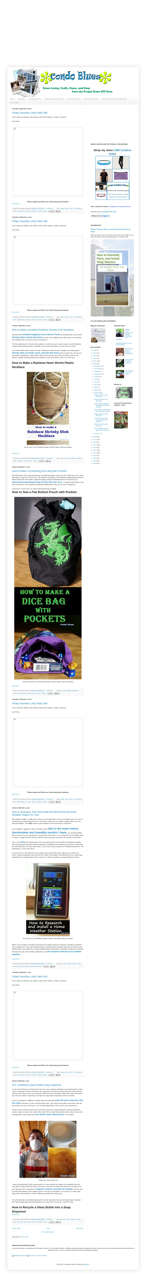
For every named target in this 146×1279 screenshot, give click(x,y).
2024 (94, 350)
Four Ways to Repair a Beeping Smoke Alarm (129, 351)
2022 (94, 356)
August (96, 377)
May (95, 385)
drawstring (23, 693)
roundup (39, 211)
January (97, 433)
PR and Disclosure (74, 99)
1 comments (49, 208)
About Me (21, 99)
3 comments (49, 1219)
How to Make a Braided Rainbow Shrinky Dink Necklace (43, 329)
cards (14, 693)
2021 (94, 358)
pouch (39, 693)
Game (29, 693)
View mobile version (48, 1232)
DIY (75, 208)
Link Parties (14, 103)
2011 (94, 455)
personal (15, 966)
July (95, 379)
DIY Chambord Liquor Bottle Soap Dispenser (36, 1085)
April (96, 387)
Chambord (73, 1219)
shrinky (35, 461)
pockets (34, 693)
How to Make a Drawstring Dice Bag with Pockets (39, 471)
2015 (94, 445)
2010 (94, 458)
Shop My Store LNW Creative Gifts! (114, 99)
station (32, 966)
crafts (67, 208)
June (96, 382)
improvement (21, 211)
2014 (94, 447)
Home (12, 99)
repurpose (40, 1222)
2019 (94, 364)
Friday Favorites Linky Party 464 (29, 703)
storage (44, 693)
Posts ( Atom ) (24, 1237)
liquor (29, 1222)
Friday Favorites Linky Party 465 (29, 221)
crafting (62, 208)
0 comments (49, 317)
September (98, 374)
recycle (34, 1222)
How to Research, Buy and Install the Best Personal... (101, 419)
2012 (94, 453)
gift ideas (79, 208)
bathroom (62, 1219)
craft (66, 458)
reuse (46, 1222)
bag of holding (67, 690)
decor (71, 208)
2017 (94, 439)
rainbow (19, 461)
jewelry (73, 458)
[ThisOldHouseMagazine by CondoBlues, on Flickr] (121, 428)
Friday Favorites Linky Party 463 (29, 976)
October (97, 371)
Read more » (16, 203)
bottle (67, 1219)
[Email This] (49, 211)
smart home (25, 966)
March (96, 390)
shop (20, 966)
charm (62, 458)
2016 (94, 442)
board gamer (75, 690)
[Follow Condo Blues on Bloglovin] (100, 217)
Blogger (86, 1264)
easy (61, 963)
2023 (94, 353)
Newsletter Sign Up (91, 99)
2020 (94, 361)
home (14, 211)
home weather (68, 963)
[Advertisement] (73, 16)
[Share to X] (54, 211)
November (97, 369)
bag (61, 690)
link (26, 211)
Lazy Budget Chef (34, 99)
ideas (25, 1222)
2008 (94, 463)
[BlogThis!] (52, 211)
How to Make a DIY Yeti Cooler (129, 372)
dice (18, 693)
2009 (94, 461)
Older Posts (79, 1228)
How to (75, 963)
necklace (79, 458)
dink (69, 458)
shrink (30, 461)
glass (21, 1222)
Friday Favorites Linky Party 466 (29, 112)
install (79, 963)
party (29, 211)
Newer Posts (16, 1228)
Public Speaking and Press (54, 99)
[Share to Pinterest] (60, 211)
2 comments (49, 963)
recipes (34, 211)
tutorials (45, 211)
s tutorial (25, 461)
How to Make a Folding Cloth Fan (129, 361)
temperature (38, 966)
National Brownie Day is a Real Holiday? (124, 344)
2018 (94, 437)
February (97, 393)
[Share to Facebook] (57, 211)
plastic (15, 461)
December (97, 366)
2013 (94, 450)
